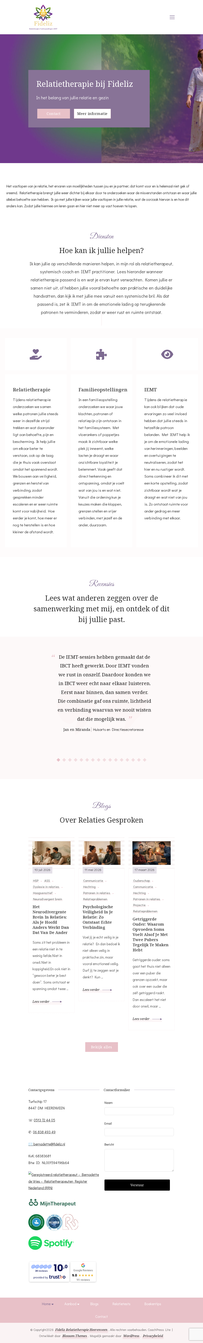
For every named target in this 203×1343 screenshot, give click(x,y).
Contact (54, 113)
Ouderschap (141, 881)
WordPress (131, 1336)
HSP (35, 881)
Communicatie (93, 881)
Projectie (139, 905)
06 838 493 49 (44, 1132)
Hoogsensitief (43, 893)
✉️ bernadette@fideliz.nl (46, 1144)
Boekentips (152, 1303)
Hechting (89, 887)
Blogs (94, 1303)
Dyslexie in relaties (46, 887)
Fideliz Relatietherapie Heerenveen (81, 1330)
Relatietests (121, 1303)
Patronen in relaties (96, 893)
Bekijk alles (101, 1047)
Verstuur (137, 1185)
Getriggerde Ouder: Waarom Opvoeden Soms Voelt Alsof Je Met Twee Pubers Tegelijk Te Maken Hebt (151, 935)
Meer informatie (92, 113)
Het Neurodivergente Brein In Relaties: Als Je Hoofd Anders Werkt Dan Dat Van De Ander (51, 919)
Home (46, 1303)
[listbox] (101, 707)
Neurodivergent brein (47, 899)
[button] (58, 760)
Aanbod (70, 1303)
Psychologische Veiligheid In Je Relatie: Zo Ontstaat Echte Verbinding (98, 917)
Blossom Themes (74, 1336)
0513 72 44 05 (44, 1120)
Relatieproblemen (95, 899)
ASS (47, 881)
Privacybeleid (153, 1336)
